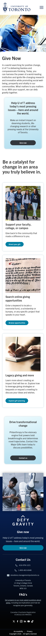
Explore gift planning (17, 401)
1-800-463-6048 (24, 570)
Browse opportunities (17, 323)
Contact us (23, 458)
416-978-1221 (25, 565)
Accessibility (18, 631)
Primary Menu (41, 7)
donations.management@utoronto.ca (24, 575)
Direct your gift (14, 244)
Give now (23, 143)
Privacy (29, 631)
